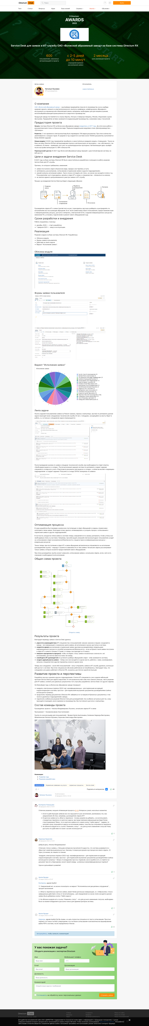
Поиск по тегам (120, 1015)
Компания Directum (26, 1017)
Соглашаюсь (42, 995)
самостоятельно (88, 89)
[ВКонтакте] (106, 789)
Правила (88, 1015)
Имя (36, 957)
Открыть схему (74, 632)
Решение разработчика (47, 779)
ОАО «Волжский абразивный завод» (47, 107)
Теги (19, 8)
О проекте (89, 1012)
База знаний (65, 8)
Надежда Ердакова (45, 839)
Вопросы (42, 8)
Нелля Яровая (43, 877)
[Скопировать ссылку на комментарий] (113, 805)
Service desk (90, 785)
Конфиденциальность (93, 1016)
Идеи (53, 8)
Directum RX (39, 785)
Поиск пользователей (122, 1016)
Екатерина (42, 883)
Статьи (30, 8)
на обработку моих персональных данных (59, 995)
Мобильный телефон (72, 957)
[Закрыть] (129, 1020)
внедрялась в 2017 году (87, 126)
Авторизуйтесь (42, 933)
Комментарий (39, 982)
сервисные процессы (76, 785)
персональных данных (106, 1021)
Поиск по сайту (119, 1012)
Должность (39, 974)
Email (36, 965)
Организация (69, 965)
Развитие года (44, 777)
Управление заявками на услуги (56, 785)
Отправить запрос (107, 995)
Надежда (42, 919)
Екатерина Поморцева (46, 805)
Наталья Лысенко (45, 795)
